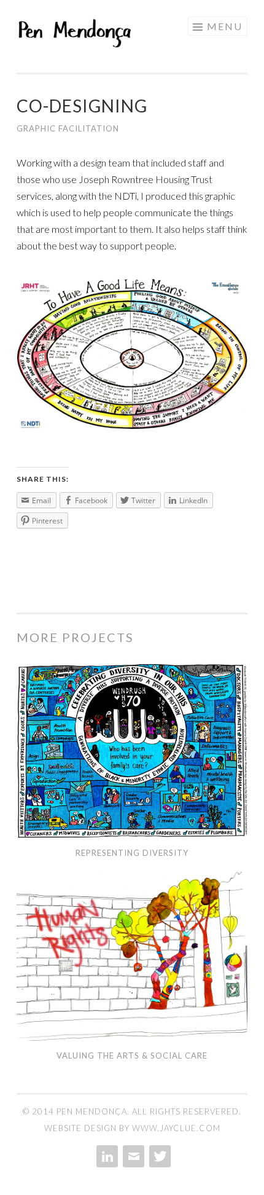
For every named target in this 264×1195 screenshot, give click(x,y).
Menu (225, 26)
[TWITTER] (159, 1156)
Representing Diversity (132, 853)
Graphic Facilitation (68, 128)
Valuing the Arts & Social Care (132, 1055)
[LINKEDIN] (106, 1156)
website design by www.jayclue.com (132, 1128)
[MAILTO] (132, 1156)
